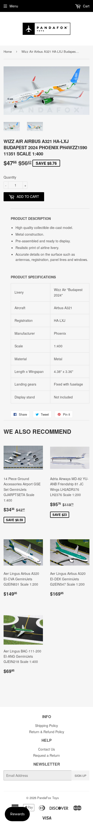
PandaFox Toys (48, 797)
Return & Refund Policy (46, 731)
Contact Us (46, 749)
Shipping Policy (46, 725)
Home (8, 51)
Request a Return (46, 755)
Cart (85, 6)
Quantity (10, 177)
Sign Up (80, 775)
